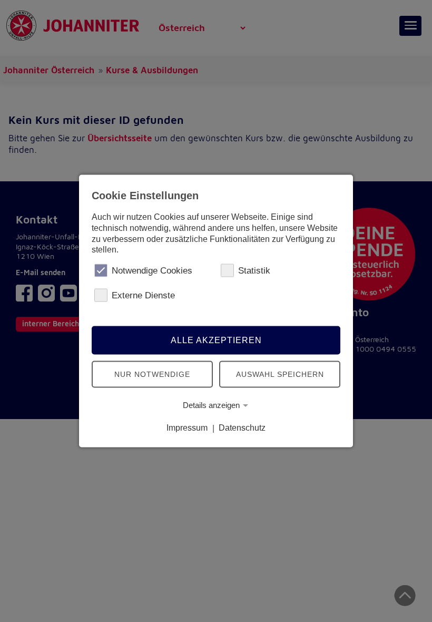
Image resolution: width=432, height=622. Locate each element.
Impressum (187, 427)
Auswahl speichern (280, 374)
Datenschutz (242, 427)
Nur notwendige (152, 374)
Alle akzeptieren (216, 339)
